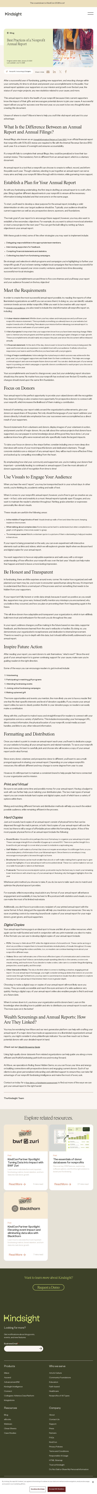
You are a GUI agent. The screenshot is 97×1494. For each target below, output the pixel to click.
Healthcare (54, 1391)
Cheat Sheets (10, 1429)
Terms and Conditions (59, 1451)
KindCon (53, 1442)
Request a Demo (48, 1288)
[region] (48, 1486)
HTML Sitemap (56, 1461)
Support (52, 1424)
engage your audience (15, 308)
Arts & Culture (55, 1373)
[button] (91, 13)
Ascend (7, 1378)
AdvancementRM (11, 1382)
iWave (6, 1373)
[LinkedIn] (54, 73)
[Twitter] (60, 73)
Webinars (8, 1424)
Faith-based (54, 1387)
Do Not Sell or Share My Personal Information (69, 1470)
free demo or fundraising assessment (41, 1083)
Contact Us (54, 1420)
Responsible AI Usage (58, 1456)
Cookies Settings (38, 1489)
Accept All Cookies (56, 1489)
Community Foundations (60, 1378)
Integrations (9, 1401)
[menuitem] (26, 1373)
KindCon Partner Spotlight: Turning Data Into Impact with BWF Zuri (26, 1157)
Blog (12, 33)
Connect (8, 1391)
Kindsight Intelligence (13, 1387)
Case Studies (10, 1433)
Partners (52, 1433)
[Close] (93, 1482)
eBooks (7, 1420)
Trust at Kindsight (57, 1465)
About (52, 1415)
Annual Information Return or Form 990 (50, 140)
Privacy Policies (56, 1447)
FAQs (51, 1438)
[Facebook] (66, 73)
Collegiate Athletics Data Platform (19, 1396)
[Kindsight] (22, 1323)
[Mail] (48, 73)
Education (53, 1382)
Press (51, 1429)
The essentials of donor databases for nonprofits (71, 1157)
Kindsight (13, 14)
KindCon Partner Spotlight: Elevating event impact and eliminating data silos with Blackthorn (26, 1226)
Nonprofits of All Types (59, 1396)
